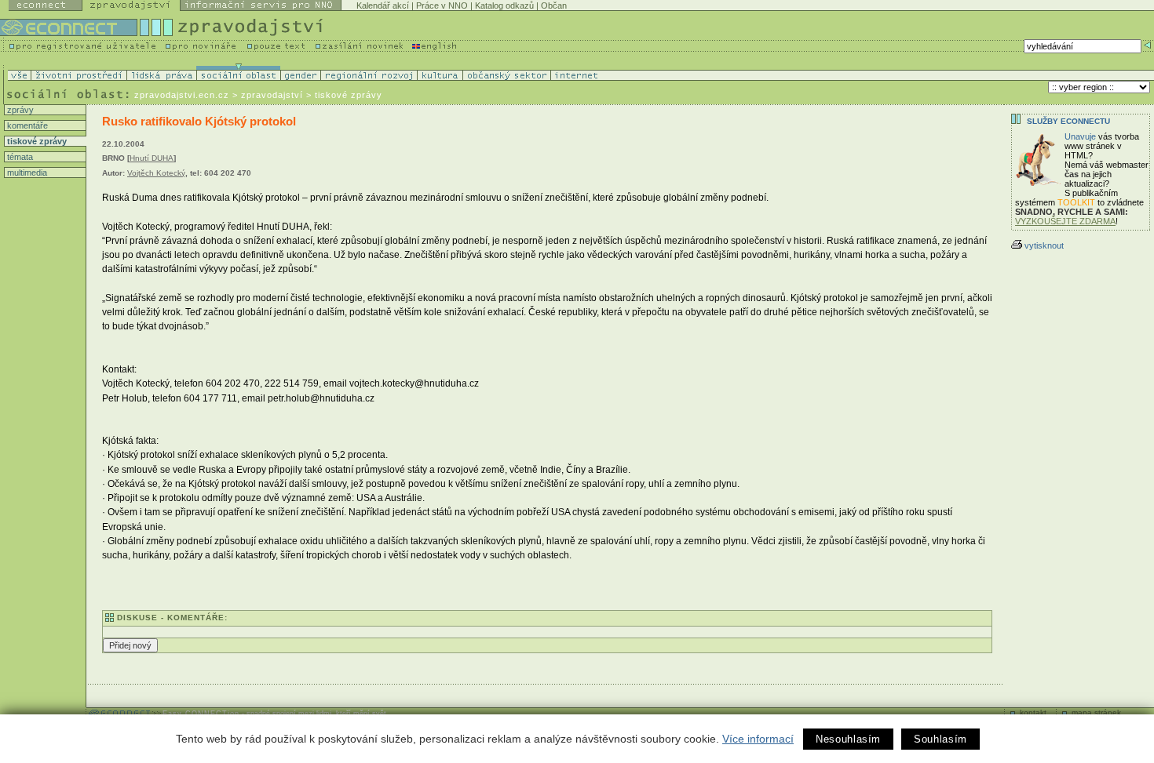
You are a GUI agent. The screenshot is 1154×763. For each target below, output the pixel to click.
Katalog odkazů (504, 5)
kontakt (1033, 712)
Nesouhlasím (848, 739)
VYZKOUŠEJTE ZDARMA (1065, 221)
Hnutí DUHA (151, 158)
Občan (554, 5)
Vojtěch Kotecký (156, 173)
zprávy (19, 109)
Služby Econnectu (1068, 121)
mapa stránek (1096, 712)
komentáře (26, 125)
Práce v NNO (442, 5)
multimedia (26, 172)
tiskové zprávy (36, 141)
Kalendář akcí (382, 5)
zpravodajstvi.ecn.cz (181, 95)
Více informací (758, 738)
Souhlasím (940, 739)
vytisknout (1044, 245)
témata (19, 157)
